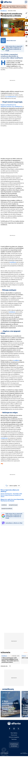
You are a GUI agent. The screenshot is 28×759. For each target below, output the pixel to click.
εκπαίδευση (4, 505)
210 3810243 (14, 746)
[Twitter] (26, 27)
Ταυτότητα (14, 739)
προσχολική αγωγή (13, 505)
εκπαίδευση (13, 262)
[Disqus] (14, 546)
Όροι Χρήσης (14, 733)
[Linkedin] (26, 32)
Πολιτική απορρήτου (14, 737)
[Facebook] (26, 23)
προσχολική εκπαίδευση (6, 508)
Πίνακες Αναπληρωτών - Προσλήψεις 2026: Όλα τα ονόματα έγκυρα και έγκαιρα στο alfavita (11, 495)
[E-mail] (26, 45)
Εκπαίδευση (4, 10)
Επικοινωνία (14, 735)
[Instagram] (14, 728)
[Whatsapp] (26, 41)
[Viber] (26, 36)
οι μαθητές (16, 360)
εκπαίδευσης (4, 438)
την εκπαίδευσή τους (10, 96)
